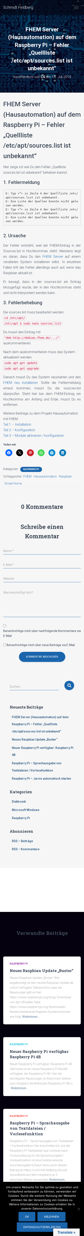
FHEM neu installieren (20, 383)
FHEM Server (52, 257)
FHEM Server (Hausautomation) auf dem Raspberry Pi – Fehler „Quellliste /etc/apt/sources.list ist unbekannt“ (40, 724)
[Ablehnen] (78, 1209)
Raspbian (65, 476)
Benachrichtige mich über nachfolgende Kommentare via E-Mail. (42, 633)
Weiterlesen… (31, 1016)
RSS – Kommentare (25, 849)
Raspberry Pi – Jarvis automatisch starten (41, 778)
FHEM (27, 476)
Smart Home (13, 483)
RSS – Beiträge (22, 841)
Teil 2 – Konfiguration (19, 430)
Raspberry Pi (31, 469)
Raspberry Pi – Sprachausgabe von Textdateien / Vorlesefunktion (39, 1128)
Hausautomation (45, 476)
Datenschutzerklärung (42, 1227)
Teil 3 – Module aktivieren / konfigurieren (33, 436)
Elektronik (19, 801)
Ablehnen (51, 1216)
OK (27, 1216)
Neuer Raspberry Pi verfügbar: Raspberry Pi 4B (39, 1054)
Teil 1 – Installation (17, 424)
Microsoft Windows (25, 810)
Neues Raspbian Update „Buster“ (35, 739)
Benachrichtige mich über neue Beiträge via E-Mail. (41, 645)
